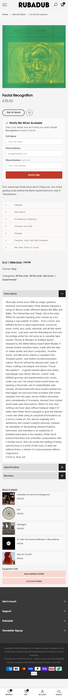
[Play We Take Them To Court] (5, 247)
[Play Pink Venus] (5, 212)
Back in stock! (9, 489)
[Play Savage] (5, 233)
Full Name (11, 136)
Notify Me (34, 174)
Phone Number (18, 160)
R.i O (4, 262)
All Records (22, 275)
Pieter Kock (16, 262)
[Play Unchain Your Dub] (5, 226)
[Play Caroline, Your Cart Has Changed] (5, 240)
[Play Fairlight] (5, 205)
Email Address (13, 148)
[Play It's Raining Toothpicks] (5, 219)
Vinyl (13, 268)
